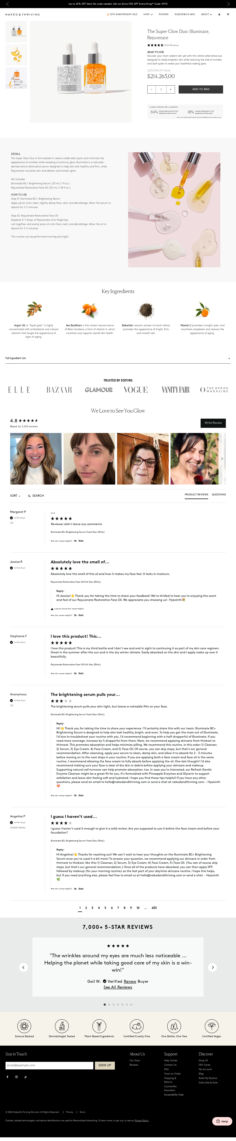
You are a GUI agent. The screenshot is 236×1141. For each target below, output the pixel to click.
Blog (201, 1074)
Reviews (164, 14)
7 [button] (118, 908)
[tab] (196, 496)
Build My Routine (208, 1078)
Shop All (203, 1060)
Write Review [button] (213, 423)
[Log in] (219, 14)
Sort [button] (13, 495)
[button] (151, 14)
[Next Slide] (228, 4)
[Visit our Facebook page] (7, 1077)
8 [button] (124, 908)
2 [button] (86, 908)
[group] (118, 531)
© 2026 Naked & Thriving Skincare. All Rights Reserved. (33, 1112)
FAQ (166, 1069)
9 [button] (131, 908)
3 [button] (92, 908)
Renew (130, 982)
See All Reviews (118, 987)
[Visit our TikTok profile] (25, 1076)
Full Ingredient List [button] (16, 358)
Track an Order (172, 1074)
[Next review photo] (222, 459)
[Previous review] (23, 967)
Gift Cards (204, 1065)
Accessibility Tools (174, 1095)
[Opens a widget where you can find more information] (222, 1121)
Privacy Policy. (142, 1121)
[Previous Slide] (7, 4)
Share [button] (81, 541)
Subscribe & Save (185, 14)
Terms (82, 1112)
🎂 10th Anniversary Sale (122, 14)
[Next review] (212, 967)
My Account (205, 1069)
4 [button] (99, 908)
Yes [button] (75, 541)
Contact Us (170, 1065)
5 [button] (105, 908)
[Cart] (228, 14)
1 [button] (80, 908)
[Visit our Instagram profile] (16, 1077)
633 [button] (154, 908)
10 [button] (138, 908)
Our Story (135, 1060)
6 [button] (112, 908)
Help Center (171, 1060)
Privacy (69, 1112)
